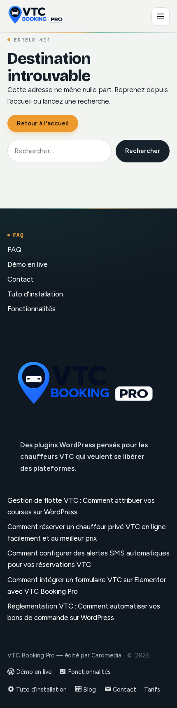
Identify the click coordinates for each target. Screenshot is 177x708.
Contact (20, 279)
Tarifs (152, 689)
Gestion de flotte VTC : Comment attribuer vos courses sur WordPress (81, 506)
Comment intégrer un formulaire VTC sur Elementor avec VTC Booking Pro (86, 585)
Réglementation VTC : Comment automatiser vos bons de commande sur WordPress (83, 612)
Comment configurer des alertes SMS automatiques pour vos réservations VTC (88, 559)
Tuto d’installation (35, 294)
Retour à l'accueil (43, 123)
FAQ (14, 249)
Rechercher (142, 151)
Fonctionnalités (31, 309)
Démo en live (27, 264)
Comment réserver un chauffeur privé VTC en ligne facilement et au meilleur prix (86, 532)
